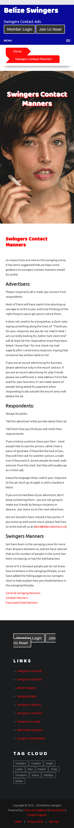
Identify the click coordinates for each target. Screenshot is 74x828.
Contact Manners (17, 597)
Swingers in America (29, 704)
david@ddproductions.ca (50, 526)
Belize (19, 781)
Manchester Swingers (30, 730)
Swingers (20, 763)
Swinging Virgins (27, 696)
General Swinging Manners (23, 593)
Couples (36, 763)
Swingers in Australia (29, 713)
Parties (42, 769)
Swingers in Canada (28, 721)
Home (17, 51)
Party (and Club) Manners (22, 602)
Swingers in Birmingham (31, 738)
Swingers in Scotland (29, 679)
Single (49, 763)
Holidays (49, 775)
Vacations (21, 775)
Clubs (54, 769)
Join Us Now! (50, 29)
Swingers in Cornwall (29, 671)
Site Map (54, 821)
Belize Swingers (26, 687)
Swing (35, 775)
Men (30, 769)
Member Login (19, 29)
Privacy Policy (35, 821)
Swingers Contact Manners (33, 59)
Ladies (19, 769)
